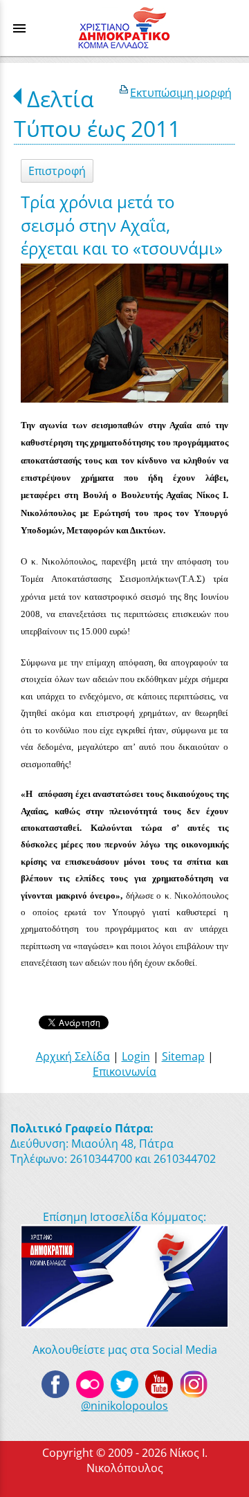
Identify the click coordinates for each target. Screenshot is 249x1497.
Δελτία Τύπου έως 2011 (97, 113)
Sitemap (183, 1056)
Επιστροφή (57, 170)
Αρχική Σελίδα (73, 1056)
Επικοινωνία (124, 1071)
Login (136, 1056)
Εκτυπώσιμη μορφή (181, 92)
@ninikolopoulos (124, 1405)
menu (19, 28)
